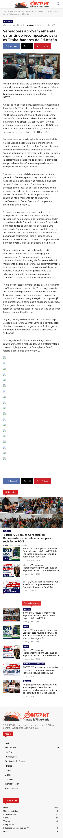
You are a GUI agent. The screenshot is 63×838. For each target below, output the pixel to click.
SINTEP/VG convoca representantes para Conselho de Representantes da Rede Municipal (41, 568)
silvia (5, 545)
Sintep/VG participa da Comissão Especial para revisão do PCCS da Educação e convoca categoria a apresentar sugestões (40, 552)
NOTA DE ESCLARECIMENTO (10, 591)
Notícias (12, 11)
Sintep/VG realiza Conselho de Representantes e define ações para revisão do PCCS (27, 538)
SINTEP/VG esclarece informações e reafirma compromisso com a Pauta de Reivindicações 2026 (40, 584)
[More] (55, 46)
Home (5, 11)
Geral (6, 558)
